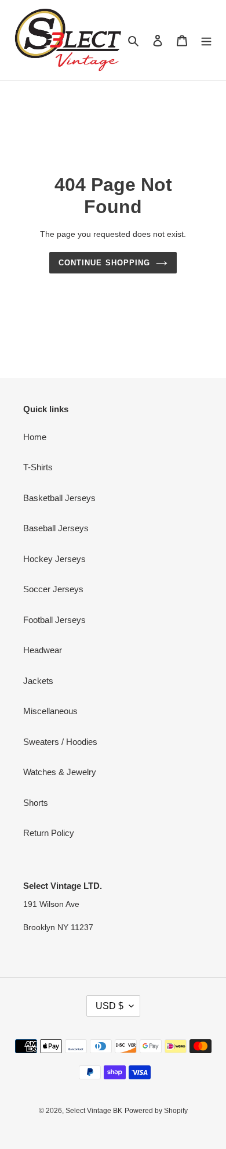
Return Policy (48, 833)
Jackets (38, 681)
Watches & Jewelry (59, 772)
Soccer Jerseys (53, 589)
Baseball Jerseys (56, 528)
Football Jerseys (54, 620)
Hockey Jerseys (54, 559)
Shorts (35, 803)
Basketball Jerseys (59, 498)
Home (34, 437)
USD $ (109, 1006)
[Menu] (206, 40)
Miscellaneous (50, 711)
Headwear (42, 650)
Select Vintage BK (93, 1111)
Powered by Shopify (156, 1111)
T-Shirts (38, 467)
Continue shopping (104, 262)
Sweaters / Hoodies (60, 742)
